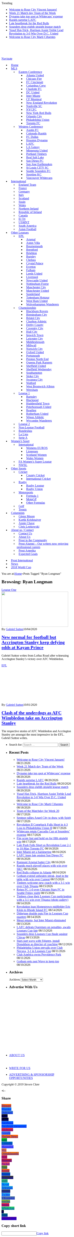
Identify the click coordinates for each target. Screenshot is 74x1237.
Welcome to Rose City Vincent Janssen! (33, 9)
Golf (21, 506)
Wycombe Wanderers (39, 420)
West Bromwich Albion (40, 386)
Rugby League (35, 485)
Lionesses (32, 451)
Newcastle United (37, 280)
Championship (27, 307)
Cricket (23, 471)
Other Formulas (35, 502)
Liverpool (32, 277)
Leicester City (34, 338)
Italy (21, 195)
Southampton (34, 372)
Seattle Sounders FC (38, 171)
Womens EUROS (37, 448)
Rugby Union (34, 489)
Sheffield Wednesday (39, 369)
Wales (22, 205)
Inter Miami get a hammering (34, 852)
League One (9, 589)
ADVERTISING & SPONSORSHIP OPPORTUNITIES (31, 1076)
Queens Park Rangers (39, 362)
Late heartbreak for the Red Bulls (29, 23)
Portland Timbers (36, 154)
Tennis (23, 509)
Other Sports (18, 468)
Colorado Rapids (36, 133)
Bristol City (33, 318)
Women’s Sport (20, 441)
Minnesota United (37, 150)
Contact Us (25, 533)
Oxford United (35, 352)
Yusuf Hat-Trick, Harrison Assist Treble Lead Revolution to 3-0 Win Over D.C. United (36, 31)
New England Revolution (41, 102)
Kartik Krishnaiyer (30, 519)
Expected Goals (28, 554)
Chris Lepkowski (29, 526)
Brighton (31, 253)
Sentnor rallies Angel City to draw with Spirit (44, 817)
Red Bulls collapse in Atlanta (34, 872)
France (23, 188)
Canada (23, 215)
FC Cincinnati (34, 82)
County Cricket (35, 475)
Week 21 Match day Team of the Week (32, 13)
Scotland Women (36, 454)
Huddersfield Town (38, 403)
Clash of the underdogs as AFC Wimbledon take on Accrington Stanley (32, 718)
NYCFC (31, 109)
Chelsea (31, 260)
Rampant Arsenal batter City (34, 862)
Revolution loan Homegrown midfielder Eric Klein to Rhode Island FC (43, 908)
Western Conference (31, 126)
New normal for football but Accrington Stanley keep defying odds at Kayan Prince (33, 642)
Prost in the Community (33, 540)
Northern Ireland (29, 208)
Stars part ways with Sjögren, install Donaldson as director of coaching (38, 942)
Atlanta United (35, 75)
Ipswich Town (34, 335)
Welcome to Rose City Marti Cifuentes (32, 37)
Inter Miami (33, 95)
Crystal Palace (34, 263)
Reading (31, 410)
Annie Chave (27, 523)
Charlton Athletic (36, 321)
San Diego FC (34, 160)
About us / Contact (22, 530)
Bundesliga (25, 430)
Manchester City (36, 287)
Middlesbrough (35, 342)
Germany (24, 191)
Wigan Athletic (35, 417)
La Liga (23, 434)
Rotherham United (37, 413)
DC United (32, 92)
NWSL (23, 465)
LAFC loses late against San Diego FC (40, 855)
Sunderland (33, 294)
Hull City (31, 331)
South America (27, 225)
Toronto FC (33, 123)
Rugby (23, 482)
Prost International (22, 560)
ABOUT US (17, 1055)
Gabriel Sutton (14, 629)
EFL (4, 665)
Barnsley (31, 396)
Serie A (23, 437)
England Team (27, 184)
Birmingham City (36, 314)
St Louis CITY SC (37, 167)
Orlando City (34, 116)
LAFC (30, 143)
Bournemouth (34, 246)
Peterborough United (38, 407)
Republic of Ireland (30, 212)
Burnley (31, 256)
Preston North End (37, 359)
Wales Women (34, 458)
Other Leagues (20, 232)
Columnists (17, 513)
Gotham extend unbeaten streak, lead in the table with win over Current (42, 877)
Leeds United (34, 273)
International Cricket (38, 478)
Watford (31, 383)
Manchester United (37, 290)
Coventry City (34, 328)
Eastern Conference (30, 72)
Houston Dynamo (37, 140)
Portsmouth (33, 355)
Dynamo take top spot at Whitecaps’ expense (36, 16)
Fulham (30, 270)
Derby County (34, 324)
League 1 (24, 393)
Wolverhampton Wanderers (42, 304)
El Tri (22, 219)
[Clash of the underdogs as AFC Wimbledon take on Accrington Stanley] (35, 701)
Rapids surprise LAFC (22, 19)
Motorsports (26, 492)
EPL (21, 236)
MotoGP (31, 499)
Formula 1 (32, 495)
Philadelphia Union (37, 119)
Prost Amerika (27, 550)
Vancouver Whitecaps (39, 177)
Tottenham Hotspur (37, 297)
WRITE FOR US (19, 1068)
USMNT (24, 222)
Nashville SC (34, 106)
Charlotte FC (34, 89)
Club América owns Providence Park (39, 954)
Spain (22, 201)
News (14, 563)
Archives (14, 979)
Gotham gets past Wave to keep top (38, 961)
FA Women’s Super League (35, 461)
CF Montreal (34, 99)
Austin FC (32, 130)
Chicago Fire (34, 78)
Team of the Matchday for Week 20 (38, 811)
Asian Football (27, 229)
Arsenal (30, 239)
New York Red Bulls (38, 113)
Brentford (32, 249)
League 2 (24, 424)
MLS (14, 68)
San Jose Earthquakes (39, 164)
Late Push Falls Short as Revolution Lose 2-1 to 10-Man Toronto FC (44, 846)
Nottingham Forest (37, 283)
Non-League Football (31, 427)
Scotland (24, 198)
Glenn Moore (27, 516)
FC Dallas (32, 136)
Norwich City (34, 348)
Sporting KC (34, 174)
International (18, 181)
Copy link (43, 1233)
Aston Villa (33, 242)
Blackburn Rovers (37, 311)
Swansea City (34, 379)
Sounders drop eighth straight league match (35, 26)
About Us (24, 536)
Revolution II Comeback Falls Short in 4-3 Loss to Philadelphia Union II (42, 826)
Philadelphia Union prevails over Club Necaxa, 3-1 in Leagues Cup (40, 949)
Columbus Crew (36, 85)
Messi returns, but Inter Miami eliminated (41, 920)
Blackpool (32, 400)
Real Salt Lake (35, 157)
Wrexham (32, 389)
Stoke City (32, 376)
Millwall (31, 345)
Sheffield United (36, 366)
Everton (31, 266)
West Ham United (37, 301)
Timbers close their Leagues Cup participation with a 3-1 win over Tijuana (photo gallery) (44, 898)
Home (14, 65)
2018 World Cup (21, 567)
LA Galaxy (33, 147)
